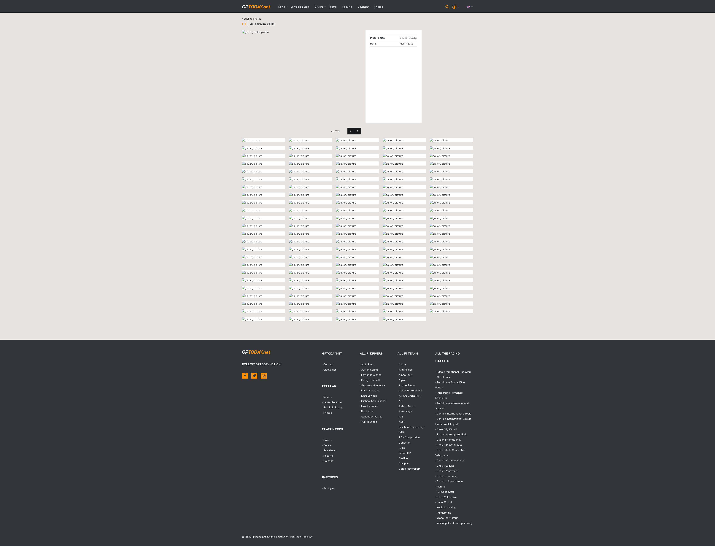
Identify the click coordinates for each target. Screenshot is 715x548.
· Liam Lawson (368, 395)
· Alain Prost (367, 364)
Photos (378, 6)
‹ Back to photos (251, 18)
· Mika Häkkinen (369, 406)
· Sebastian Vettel (371, 416)
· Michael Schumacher (373, 401)
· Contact (327, 364)
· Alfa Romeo (405, 369)
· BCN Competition (409, 437)
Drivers (319, 6)
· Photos (327, 412)
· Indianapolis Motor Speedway (453, 523)
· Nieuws (327, 397)
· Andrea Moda (406, 385)
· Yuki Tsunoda (368, 421)
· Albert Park (442, 377)
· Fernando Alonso (371, 375)
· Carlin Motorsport (409, 468)
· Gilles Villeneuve (446, 497)
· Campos (403, 463)
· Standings (329, 450)
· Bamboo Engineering (410, 427)
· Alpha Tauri (405, 375)
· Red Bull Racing (332, 407)
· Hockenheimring (445, 507)
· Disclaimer (329, 369)
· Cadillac (403, 458)
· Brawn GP (404, 453)
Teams (333, 6)
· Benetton (404, 442)
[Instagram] (264, 376)
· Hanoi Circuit (443, 502)
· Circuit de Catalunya (448, 445)
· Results (327, 455)
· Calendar (328, 461)
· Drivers (327, 440)
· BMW (401, 447)
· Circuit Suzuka (444, 465)
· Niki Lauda (367, 411)
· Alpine (402, 380)
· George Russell (370, 380)
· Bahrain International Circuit (453, 413)
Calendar (363, 6)
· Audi (401, 421)
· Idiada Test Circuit (446, 518)
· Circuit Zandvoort (446, 471)
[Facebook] (245, 376)
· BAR (401, 432)
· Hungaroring (443, 512)
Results (347, 6)
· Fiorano (440, 486)
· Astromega (405, 411)
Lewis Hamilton (300, 6)
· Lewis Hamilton (332, 402)
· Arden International (410, 390)
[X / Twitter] (254, 376)
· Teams (326, 445)
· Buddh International (448, 439)
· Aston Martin (406, 406)
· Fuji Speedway (444, 491)
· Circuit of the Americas (450, 460)
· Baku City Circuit (446, 429)
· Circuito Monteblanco (449, 481)
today (256, 6)
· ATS (400, 416)
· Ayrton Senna (369, 369)
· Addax (402, 364)
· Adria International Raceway (453, 372)
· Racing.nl (328, 488)
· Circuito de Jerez (446, 476)
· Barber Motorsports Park (451, 434)
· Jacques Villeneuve (372, 385)
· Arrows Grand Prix (409, 395)
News (281, 6)
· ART (401, 401)
